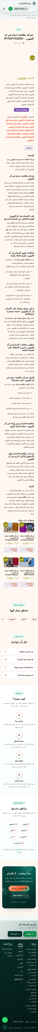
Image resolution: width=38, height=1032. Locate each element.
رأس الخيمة (18, 843)
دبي (12, 837)
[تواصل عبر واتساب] (10, 9)
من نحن (33, 1021)
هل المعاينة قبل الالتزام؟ (25, 659)
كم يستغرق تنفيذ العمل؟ (25, 675)
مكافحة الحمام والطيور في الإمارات (31, 952)
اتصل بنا (18, 849)
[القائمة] (4, 8)
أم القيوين (12, 824)
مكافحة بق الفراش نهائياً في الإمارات (31, 982)
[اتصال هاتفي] (5, 1027)
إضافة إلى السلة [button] (28, 550)
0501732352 (7, 949)
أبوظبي (25, 824)
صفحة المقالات (17, 1021)
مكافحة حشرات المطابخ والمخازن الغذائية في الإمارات (30, 995)
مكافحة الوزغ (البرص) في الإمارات (31, 972)
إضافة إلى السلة (21, 110)
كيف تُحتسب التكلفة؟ (26, 652)
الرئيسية (34, 15)
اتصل (27, 1021)
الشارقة (23, 830)
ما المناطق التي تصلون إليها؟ (23, 667)
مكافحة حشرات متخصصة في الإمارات (30, 1008)
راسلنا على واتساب (17, 888)
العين (12, 830)
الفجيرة (23, 837)
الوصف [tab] (28, 148)
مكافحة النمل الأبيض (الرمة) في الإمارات (31, 962)
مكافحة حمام (22, 117)
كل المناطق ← (18, 980)
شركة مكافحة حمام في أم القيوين (22, 130)
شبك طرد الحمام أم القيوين (18, 127)
